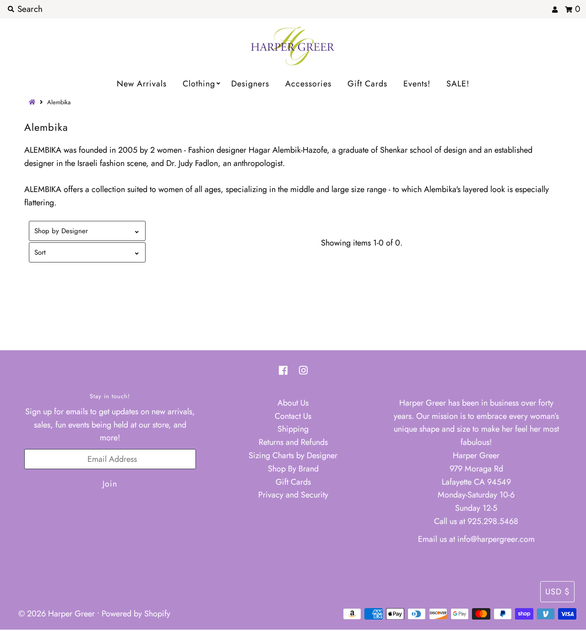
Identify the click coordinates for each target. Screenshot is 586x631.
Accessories (308, 84)
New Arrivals (142, 84)
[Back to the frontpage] (33, 102)
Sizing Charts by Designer (293, 455)
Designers (250, 84)
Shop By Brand (293, 469)
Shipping (293, 429)
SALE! (457, 84)
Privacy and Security (293, 495)
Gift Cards (367, 84)
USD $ (557, 592)
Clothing (199, 84)
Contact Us (293, 416)
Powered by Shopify (136, 614)
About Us (293, 403)
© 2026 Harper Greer (56, 614)
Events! (416, 84)
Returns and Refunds (293, 442)
